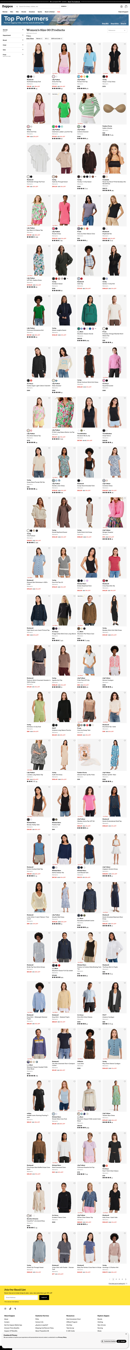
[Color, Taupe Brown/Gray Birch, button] (31, 1062)
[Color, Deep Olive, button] (84, 915)
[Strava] (15, 1309)
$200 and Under (55, 38)
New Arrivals (102, 1325)
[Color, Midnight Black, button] (81, 915)
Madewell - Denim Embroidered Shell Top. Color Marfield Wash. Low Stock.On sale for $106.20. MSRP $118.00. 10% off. (114, 807)
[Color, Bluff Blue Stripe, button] (81, 228)
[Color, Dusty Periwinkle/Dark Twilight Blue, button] (84, 1113)
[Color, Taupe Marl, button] (59, 278)
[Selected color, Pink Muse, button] (53, 76)
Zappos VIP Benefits (10, 1331)
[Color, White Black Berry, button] (31, 176)
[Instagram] (5, 1309)
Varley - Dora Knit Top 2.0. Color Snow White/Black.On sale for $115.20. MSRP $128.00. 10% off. (64, 569)
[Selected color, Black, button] (103, 76)
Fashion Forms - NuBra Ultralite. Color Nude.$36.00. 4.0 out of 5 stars (114, 116)
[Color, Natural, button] (81, 628)
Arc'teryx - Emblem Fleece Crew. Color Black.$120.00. (64, 1205)
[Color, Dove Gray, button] (31, 1215)
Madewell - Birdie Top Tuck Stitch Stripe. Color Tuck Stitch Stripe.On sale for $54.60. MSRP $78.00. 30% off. (39, 954)
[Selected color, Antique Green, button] (78, 328)
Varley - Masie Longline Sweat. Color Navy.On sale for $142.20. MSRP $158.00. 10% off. (64, 319)
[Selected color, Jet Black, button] (28, 76)
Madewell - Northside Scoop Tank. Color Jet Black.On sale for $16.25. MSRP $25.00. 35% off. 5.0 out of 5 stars (39, 66)
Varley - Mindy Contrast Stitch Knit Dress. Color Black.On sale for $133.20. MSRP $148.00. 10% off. (89, 369)
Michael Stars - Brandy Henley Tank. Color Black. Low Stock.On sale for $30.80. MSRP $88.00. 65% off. (39, 807)
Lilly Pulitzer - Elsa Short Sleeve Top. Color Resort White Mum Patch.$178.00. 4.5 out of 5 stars (39, 420)
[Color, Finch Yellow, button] (84, 76)
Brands (100, 1319)
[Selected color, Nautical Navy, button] (78, 915)
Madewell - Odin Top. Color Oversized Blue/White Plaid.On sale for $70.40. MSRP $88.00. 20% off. (89, 268)
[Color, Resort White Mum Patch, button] (106, 480)
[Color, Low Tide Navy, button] (56, 228)
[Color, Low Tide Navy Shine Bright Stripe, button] (84, 126)
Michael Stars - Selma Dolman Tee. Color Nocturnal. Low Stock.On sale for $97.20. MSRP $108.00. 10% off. (64, 855)
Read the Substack (74, 1)
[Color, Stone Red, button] (31, 380)
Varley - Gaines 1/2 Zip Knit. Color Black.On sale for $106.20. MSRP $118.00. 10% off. (114, 268)
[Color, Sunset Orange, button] (81, 76)
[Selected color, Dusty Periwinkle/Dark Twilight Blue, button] (28, 1062)
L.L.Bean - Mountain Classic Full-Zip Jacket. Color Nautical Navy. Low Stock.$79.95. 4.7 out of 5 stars (64, 954)
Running (100, 1328)
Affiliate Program (71, 1322)
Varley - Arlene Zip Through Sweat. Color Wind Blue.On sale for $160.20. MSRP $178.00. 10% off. (39, 1253)
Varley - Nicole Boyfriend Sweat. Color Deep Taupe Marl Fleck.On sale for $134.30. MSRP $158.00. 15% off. (64, 520)
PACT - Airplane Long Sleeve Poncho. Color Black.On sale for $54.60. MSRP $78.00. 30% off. (64, 713)
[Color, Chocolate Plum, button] (31, 76)
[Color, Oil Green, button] (81, 430)
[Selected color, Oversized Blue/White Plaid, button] (78, 278)
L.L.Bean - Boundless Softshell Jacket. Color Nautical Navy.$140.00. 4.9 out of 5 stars (89, 904)
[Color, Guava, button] (87, 228)
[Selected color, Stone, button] (28, 1215)
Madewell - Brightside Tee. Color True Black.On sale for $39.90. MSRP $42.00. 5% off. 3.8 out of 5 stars (114, 218)
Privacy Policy (62, 1337)
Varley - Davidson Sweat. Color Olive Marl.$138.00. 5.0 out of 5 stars (64, 268)
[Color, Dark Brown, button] (106, 580)
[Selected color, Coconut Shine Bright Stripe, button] (78, 126)
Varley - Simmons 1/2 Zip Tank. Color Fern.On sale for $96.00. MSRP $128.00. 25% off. (39, 713)
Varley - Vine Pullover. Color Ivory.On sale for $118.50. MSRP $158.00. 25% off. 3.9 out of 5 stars (39, 520)
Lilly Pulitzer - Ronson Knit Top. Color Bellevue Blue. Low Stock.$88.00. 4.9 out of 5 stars (89, 66)
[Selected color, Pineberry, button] (103, 380)
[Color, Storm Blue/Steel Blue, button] (36, 1062)
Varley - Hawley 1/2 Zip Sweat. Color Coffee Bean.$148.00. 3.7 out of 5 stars (89, 167)
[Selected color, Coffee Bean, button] (78, 176)
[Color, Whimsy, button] (87, 580)
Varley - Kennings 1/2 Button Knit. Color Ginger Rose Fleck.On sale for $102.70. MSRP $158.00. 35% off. (114, 1253)
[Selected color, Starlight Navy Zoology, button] (103, 480)
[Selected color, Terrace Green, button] (53, 126)
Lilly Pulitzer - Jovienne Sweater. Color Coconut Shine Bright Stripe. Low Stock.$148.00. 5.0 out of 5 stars (89, 116)
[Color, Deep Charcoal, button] (36, 530)
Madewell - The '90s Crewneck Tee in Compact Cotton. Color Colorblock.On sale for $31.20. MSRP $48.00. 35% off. (64, 1052)
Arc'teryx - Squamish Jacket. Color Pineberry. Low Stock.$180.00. (114, 369)
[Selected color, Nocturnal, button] (53, 867)
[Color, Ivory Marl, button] (62, 278)
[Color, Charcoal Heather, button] (56, 725)
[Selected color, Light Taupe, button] (53, 176)
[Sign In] (121, 6)
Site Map (69, 1325)
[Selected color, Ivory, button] (28, 530)
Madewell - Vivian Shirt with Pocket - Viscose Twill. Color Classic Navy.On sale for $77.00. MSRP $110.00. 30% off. (64, 1253)
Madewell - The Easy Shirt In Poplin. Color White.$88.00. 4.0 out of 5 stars (114, 954)
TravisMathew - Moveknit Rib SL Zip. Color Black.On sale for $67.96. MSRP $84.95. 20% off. (89, 420)
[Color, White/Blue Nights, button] (31, 126)
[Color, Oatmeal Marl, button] (34, 530)
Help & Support (123, 12)
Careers (6, 1322)
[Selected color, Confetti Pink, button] (53, 228)
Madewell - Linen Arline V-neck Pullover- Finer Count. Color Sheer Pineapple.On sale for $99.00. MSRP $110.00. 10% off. (39, 904)
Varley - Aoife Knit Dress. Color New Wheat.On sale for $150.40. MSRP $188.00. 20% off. (64, 760)
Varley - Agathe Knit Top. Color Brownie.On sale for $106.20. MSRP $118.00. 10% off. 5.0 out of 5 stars (64, 666)
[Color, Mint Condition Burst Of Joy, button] (62, 126)
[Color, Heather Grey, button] (81, 725)
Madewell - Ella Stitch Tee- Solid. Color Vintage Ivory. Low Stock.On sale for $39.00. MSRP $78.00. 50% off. (114, 713)
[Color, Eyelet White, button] (106, 228)
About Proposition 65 (42, 1331)
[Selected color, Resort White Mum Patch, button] (28, 430)
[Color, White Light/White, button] (59, 628)
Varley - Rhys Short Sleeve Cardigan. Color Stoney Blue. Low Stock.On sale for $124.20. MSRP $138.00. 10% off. (114, 1052)
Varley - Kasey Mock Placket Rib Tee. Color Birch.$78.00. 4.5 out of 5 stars (39, 470)
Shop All (123, 23)
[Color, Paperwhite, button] (87, 328)
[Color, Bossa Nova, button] (106, 76)
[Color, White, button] (34, 76)
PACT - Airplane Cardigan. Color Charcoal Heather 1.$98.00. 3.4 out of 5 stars (114, 1003)
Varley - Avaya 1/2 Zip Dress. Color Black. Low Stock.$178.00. (114, 66)
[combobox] (37, 6)
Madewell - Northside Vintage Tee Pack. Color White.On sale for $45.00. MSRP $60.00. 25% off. (39, 167)
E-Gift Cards (70, 1331)
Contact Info (39, 1322)
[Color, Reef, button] (106, 1165)
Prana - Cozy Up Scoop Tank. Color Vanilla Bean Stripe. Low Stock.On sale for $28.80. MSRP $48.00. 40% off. (89, 713)
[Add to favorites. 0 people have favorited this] (49, 44)
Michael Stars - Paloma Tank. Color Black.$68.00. (64, 807)
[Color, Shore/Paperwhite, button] (34, 1062)
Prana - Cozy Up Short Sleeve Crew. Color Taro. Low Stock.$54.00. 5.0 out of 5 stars (89, 218)
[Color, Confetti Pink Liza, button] (31, 430)
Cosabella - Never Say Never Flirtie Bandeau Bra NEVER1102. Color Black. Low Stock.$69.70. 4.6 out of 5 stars (114, 167)
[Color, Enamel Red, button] (81, 278)
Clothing (100, 1322)
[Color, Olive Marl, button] (84, 176)
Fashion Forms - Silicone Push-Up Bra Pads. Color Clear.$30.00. (89, 760)
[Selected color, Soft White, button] (103, 328)
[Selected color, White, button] (28, 176)
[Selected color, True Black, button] (103, 228)
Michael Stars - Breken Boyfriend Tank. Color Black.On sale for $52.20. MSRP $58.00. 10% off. (89, 569)
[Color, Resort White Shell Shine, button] (56, 480)
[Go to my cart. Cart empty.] (126, 6)
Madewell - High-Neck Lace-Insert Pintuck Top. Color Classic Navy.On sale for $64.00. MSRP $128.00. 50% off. (39, 618)
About (6, 1319)
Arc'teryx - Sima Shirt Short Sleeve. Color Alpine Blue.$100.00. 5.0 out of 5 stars (89, 1003)
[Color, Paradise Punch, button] (56, 126)
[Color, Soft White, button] (92, 725)
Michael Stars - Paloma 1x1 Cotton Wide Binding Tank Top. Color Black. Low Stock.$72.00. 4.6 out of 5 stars (89, 954)
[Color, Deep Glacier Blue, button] (90, 328)
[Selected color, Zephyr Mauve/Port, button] (28, 126)
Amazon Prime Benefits (11, 1328)
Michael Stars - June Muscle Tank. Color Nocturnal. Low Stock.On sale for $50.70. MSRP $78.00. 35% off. (89, 855)
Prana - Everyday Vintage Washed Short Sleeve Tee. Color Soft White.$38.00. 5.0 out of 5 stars (114, 319)
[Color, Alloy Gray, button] (84, 628)
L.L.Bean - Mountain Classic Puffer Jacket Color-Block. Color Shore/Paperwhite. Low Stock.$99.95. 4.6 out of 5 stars (89, 1104)
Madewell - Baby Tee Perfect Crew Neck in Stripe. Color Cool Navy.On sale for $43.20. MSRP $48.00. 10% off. (89, 1253)
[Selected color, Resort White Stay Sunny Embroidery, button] (53, 380)
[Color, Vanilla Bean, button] (84, 228)
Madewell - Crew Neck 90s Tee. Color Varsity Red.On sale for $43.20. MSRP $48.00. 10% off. (114, 569)
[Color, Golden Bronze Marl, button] (56, 176)
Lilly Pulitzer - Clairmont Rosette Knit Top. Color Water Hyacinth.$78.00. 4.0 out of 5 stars (89, 1155)
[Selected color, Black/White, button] (53, 628)
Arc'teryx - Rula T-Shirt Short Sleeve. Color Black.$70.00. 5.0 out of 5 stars (114, 1155)
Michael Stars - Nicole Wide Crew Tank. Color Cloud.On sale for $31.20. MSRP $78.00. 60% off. (64, 1104)
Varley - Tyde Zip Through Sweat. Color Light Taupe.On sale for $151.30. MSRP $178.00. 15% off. (64, 167)
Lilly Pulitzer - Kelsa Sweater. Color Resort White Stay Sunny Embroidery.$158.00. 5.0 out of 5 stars (64, 369)
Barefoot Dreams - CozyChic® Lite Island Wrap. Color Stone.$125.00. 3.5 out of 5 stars (39, 1205)
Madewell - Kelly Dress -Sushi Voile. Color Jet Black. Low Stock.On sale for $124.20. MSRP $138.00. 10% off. (114, 1205)
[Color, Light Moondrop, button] (56, 628)
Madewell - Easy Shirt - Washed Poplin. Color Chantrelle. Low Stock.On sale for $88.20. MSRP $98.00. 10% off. (64, 1003)
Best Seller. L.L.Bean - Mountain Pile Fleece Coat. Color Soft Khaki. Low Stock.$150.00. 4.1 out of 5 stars (89, 618)
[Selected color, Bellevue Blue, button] (78, 76)
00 (46, 38)
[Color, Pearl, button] (34, 1215)
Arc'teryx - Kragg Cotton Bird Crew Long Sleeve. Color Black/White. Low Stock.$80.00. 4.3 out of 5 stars (64, 618)
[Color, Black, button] (64, 278)
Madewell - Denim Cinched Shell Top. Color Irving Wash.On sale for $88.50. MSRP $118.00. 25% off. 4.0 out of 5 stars (39, 855)
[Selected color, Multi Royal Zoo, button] (53, 480)
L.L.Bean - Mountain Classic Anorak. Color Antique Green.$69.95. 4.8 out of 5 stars (89, 319)
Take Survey (70, 1328)
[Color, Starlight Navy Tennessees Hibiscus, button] (59, 480)
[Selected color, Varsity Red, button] (103, 580)
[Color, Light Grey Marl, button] (81, 176)
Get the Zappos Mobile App (13, 1325)
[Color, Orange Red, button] (59, 965)
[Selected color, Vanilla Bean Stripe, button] (78, 725)
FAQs (37, 1319)
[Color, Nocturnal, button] (81, 580)
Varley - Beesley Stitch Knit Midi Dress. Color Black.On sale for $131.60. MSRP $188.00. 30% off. (114, 618)
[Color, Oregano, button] (56, 819)
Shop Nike (105, 23)
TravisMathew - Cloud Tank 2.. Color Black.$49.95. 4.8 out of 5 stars (114, 420)
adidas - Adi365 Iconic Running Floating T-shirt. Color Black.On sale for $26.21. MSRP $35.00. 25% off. (39, 1104)
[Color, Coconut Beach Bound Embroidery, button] (56, 380)
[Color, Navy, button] (87, 176)
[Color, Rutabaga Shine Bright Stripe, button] (81, 126)
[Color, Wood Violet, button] (84, 328)
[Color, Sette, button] (106, 176)
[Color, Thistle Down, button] (106, 278)
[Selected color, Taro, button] (78, 228)
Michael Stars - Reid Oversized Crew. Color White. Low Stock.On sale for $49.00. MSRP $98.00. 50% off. (64, 1155)
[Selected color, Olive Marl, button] (53, 278)
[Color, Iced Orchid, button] (92, 328)
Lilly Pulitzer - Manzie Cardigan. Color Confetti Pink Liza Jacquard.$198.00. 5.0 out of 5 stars (114, 666)
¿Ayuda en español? (41, 1325)
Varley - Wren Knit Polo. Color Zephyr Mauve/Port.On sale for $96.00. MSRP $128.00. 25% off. (39, 116)
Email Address (10, 1297)
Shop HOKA (115, 23)
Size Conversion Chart (73, 1319)
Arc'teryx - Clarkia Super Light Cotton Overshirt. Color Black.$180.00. (39, 369)
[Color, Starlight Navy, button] (59, 126)
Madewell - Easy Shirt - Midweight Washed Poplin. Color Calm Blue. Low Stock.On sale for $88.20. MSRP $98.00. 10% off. (39, 1003)
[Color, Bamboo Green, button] (87, 76)
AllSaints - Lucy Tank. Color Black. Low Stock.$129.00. (89, 1052)
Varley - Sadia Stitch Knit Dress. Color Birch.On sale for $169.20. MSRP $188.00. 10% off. (89, 520)
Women (38, 38)
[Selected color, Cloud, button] (53, 1113)
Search (63, 6)
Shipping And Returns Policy (44, 1328)
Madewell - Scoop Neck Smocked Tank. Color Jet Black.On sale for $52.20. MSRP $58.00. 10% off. (89, 470)
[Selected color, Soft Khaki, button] (78, 628)
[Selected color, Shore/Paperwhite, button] (78, 1113)
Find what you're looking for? (117, 1283)
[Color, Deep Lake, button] (81, 328)
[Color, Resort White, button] (56, 76)
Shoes (99, 1331)
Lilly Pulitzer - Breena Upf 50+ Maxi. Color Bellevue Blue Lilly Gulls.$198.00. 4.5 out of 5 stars (114, 760)
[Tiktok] (10, 1309)
